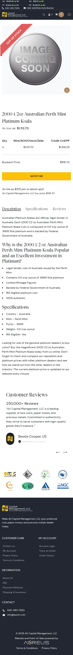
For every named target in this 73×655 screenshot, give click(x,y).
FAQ (5, 582)
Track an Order (47, 550)
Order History (46, 555)
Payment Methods (13, 587)
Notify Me (36, 176)
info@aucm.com (16, 614)
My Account (9, 550)
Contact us (9, 546)
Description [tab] (11, 209)
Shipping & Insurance (14, 592)
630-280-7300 (12, 8)
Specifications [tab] (36, 209)
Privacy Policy (10, 555)
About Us (8, 578)
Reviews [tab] (59, 209)
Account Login (47, 546)
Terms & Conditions (13, 560)
